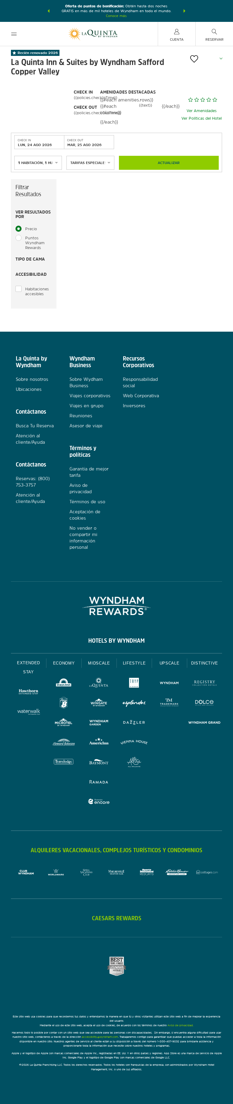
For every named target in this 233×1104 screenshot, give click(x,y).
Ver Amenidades (202, 111)
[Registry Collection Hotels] (204, 683)
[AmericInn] (99, 743)
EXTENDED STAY (28, 667)
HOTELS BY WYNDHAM (116, 640)
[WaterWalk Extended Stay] (28, 712)
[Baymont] (99, 762)
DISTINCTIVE (204, 663)
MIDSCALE (99, 663)
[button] (48, 11)
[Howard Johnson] (64, 743)
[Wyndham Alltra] (134, 762)
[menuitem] (14, 34)
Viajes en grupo (86, 405)
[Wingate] (99, 703)
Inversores (134, 405)
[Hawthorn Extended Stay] (28, 692)
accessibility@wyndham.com (100, 1036)
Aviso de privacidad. (180, 1025)
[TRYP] (134, 683)
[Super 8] (64, 703)
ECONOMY (64, 663)
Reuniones (80, 415)
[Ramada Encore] (99, 802)
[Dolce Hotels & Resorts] (204, 703)
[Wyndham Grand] (204, 723)
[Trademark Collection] (169, 703)
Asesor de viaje (86, 425)
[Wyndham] (169, 683)
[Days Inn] (64, 683)
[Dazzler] (134, 723)
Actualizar (169, 163)
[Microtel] (64, 723)
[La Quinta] (99, 683)
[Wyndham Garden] (99, 723)
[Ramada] (99, 782)
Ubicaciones (29, 389)
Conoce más (116, 16)
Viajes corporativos (89, 395)
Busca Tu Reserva (35, 425)
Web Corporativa (141, 395)
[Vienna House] (134, 743)
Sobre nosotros (32, 379)
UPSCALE (170, 663)
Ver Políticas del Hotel (201, 118)
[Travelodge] (64, 762)
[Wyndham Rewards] (116, 606)
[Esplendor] (134, 703)
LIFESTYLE (134, 663)
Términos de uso (87, 501)
